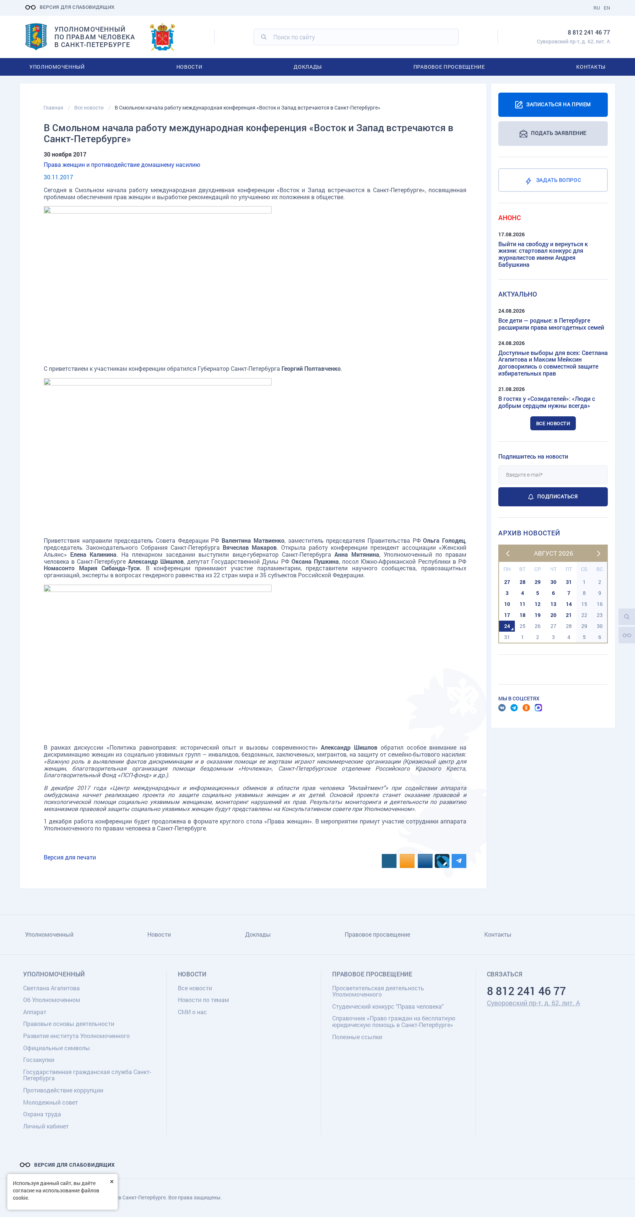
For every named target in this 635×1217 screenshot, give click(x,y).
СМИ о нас (192, 1012)
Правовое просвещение (449, 66)
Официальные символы (56, 1048)
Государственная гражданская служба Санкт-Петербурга (87, 1075)
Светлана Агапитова (51, 988)
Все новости (553, 423)
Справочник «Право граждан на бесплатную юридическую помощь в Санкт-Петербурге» (393, 1021)
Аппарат (34, 1012)
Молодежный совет (50, 1102)
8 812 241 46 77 (589, 32)
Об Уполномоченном (51, 1000)
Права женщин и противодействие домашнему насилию (122, 164)
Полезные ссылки (357, 1037)
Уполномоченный (57, 66)
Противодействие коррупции (63, 1090)
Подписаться (557, 496)
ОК (526, 707)
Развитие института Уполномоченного (76, 1036)
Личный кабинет (46, 1126)
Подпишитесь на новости (533, 456)
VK (502, 707)
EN (607, 7)
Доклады (308, 66)
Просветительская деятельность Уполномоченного (378, 991)
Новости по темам (203, 1000)
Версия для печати (70, 857)
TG (514, 707)
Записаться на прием (558, 103)
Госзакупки (38, 1059)
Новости (189, 66)
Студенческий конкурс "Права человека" (388, 1006)
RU (596, 7)
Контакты (591, 66)
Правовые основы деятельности (68, 1023)
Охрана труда (42, 1114)
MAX (538, 707)
